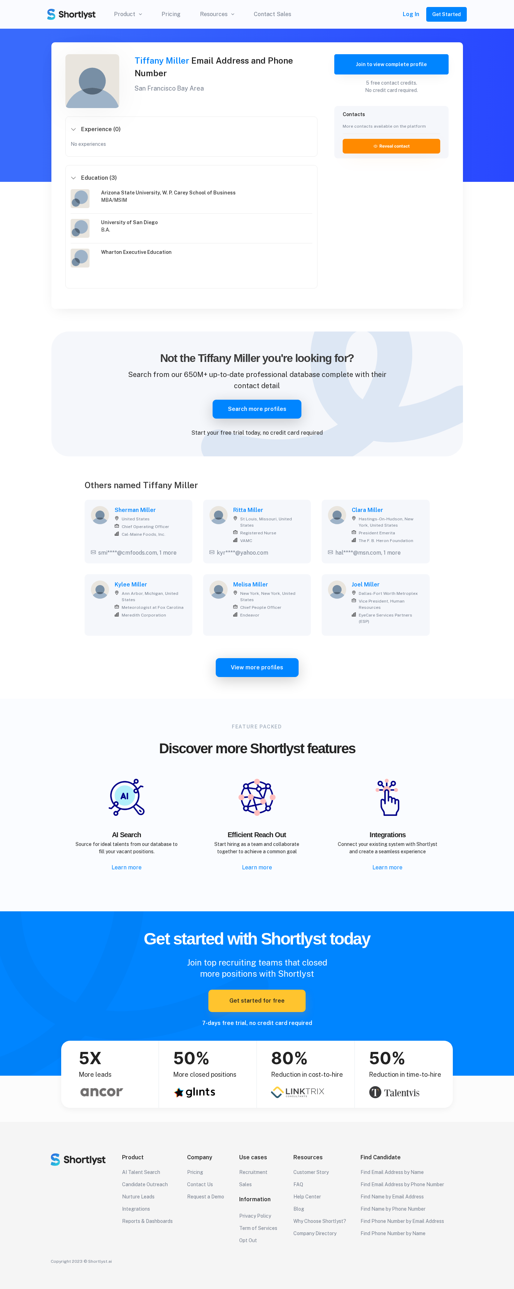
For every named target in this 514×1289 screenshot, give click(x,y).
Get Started (446, 14)
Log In (411, 14)
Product (124, 14)
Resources (214, 14)
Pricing (171, 14)
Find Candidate (380, 1157)
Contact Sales (272, 14)
